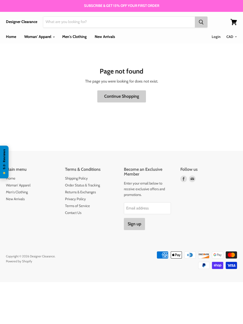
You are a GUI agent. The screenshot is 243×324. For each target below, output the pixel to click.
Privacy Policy (75, 199)
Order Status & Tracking (82, 185)
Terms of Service (77, 206)
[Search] (201, 22)
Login (216, 37)
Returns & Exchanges (80, 192)
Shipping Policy (76, 178)
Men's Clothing (74, 36)
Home (11, 36)
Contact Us (73, 213)
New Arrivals (105, 36)
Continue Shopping (121, 96)
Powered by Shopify (19, 261)
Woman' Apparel (38, 36)
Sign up (134, 224)
